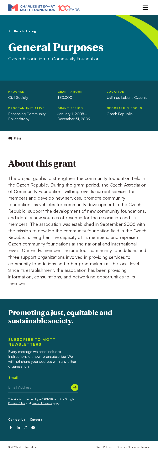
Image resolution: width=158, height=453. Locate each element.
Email (13, 377)
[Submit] (74, 387)
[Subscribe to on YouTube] (33, 427)
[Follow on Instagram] (25, 427)
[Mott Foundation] (44, 7)
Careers (36, 419)
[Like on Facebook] (10, 427)
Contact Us (16, 419)
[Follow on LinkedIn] (18, 427)
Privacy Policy (16, 403)
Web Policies (105, 447)
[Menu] (145, 7)
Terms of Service (42, 403)
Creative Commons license (133, 447)
